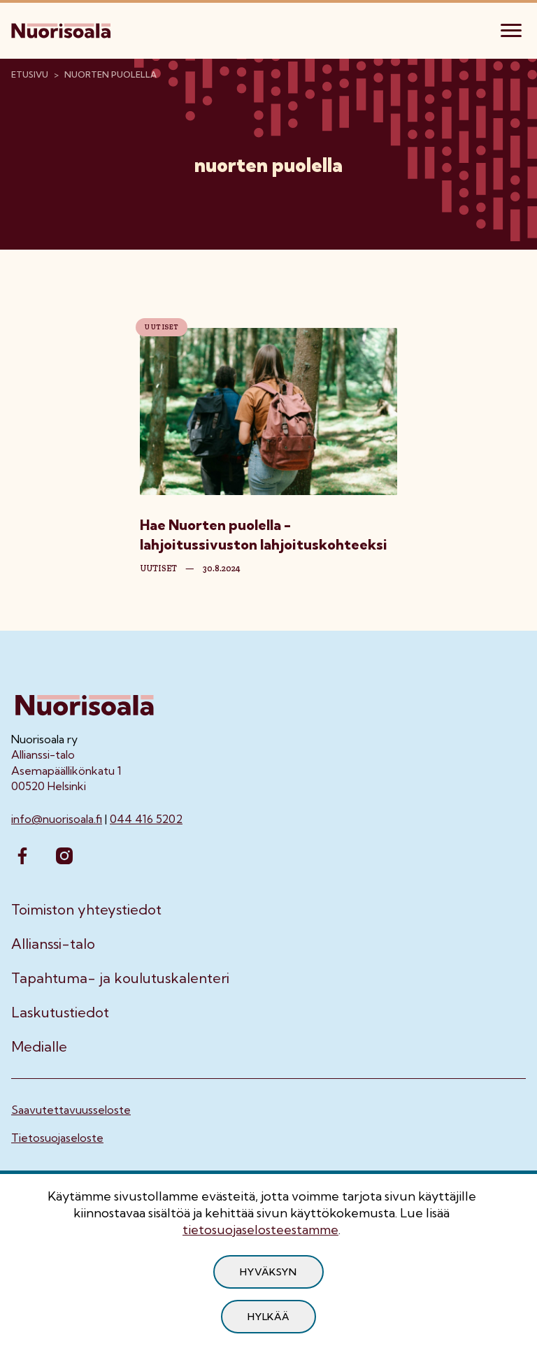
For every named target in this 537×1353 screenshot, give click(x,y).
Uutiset (161, 327)
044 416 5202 (146, 819)
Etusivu (29, 74)
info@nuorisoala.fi (56, 819)
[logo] (62, 29)
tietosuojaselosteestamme (260, 1230)
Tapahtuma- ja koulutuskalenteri (120, 978)
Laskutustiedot (60, 1012)
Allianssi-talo (53, 944)
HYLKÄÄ (268, 1316)
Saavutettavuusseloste (71, 1110)
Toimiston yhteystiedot (86, 909)
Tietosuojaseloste (57, 1138)
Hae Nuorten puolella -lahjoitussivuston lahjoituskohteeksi (263, 534)
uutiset (158, 568)
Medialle (39, 1046)
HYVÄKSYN (268, 1272)
